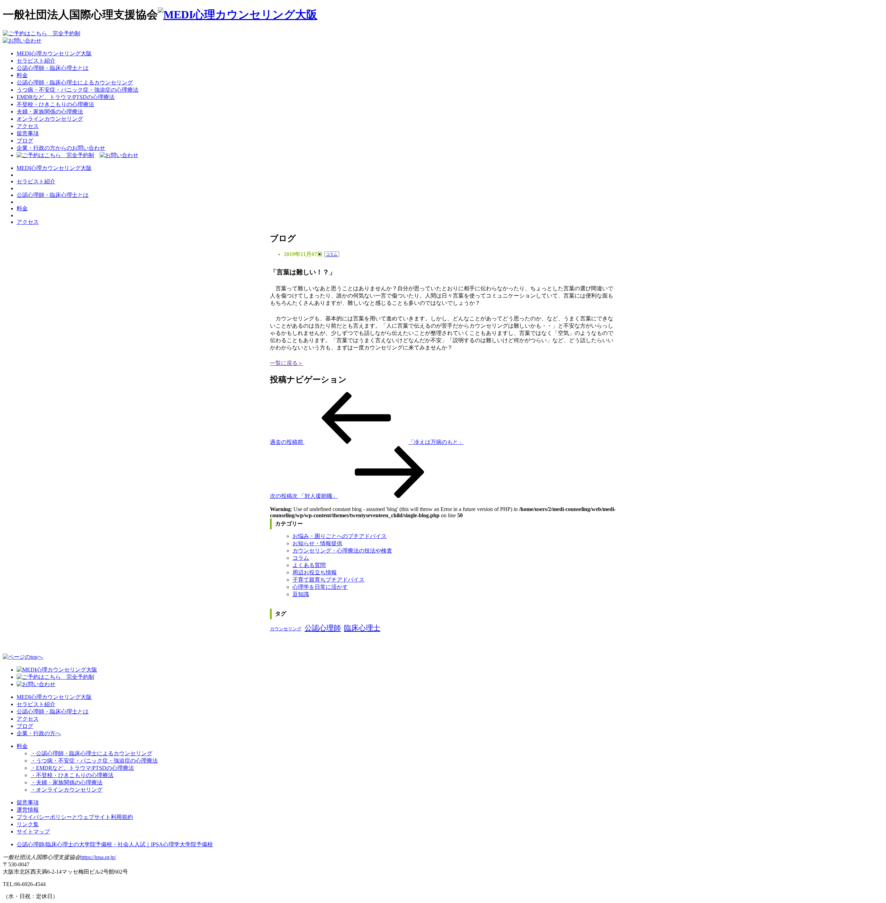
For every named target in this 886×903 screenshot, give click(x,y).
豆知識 (300, 594)
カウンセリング (285, 628)
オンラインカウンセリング (50, 119)
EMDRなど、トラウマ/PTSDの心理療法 (66, 97)
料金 (22, 75)
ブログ (25, 141)
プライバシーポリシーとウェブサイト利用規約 (75, 817)
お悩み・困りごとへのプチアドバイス (339, 536)
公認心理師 (323, 628)
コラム (331, 254)
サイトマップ (33, 831)
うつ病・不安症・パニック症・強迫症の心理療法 (77, 90)
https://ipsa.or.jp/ (98, 857)
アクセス (28, 126)
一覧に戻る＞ (286, 363)
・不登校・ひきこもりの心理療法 (72, 775)
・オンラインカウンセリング (66, 790)
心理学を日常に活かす (320, 587)
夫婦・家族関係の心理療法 (50, 112)
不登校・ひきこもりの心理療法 (55, 104)
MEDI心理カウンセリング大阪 (54, 53)
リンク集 (28, 824)
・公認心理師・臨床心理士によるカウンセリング (91, 753)
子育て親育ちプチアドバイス (328, 580)
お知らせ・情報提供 (317, 543)
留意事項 (28, 133)
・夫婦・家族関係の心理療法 (66, 782)
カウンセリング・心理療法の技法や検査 (342, 551)
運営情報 (28, 810)
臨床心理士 (362, 628)
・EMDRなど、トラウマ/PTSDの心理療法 (82, 768)
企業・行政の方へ (39, 733)
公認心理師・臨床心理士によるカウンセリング (75, 82)
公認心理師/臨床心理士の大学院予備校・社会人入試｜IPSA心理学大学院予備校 (115, 844)
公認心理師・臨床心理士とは (53, 68)
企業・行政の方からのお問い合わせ (61, 148)
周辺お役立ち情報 (314, 572)
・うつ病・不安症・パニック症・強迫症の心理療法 (94, 761)
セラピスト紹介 (36, 61)
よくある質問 (309, 565)
